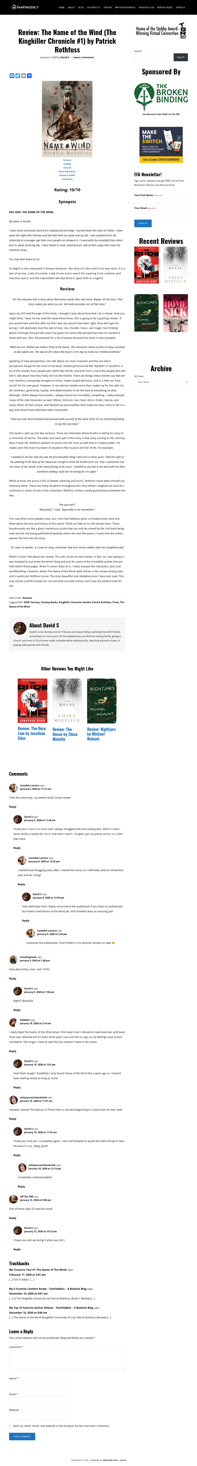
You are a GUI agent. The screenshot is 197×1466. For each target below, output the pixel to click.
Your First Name (148, 195)
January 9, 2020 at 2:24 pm (52, 934)
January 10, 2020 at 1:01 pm (40, 1064)
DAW (26, 602)
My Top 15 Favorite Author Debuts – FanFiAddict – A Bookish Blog (51, 1307)
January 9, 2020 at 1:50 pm (39, 992)
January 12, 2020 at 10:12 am (40, 1231)
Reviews (27, 598)
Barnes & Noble (67, 175)
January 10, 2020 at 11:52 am (40, 1132)
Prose (115, 602)
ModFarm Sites (110, 1460)
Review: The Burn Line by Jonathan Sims (32, 733)
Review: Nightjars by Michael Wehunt (101, 734)
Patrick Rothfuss (101, 602)
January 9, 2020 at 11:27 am (35, 788)
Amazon (67, 160)
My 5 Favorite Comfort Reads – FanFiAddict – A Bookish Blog (48, 1288)
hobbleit (25, 1019)
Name (14, 1378)
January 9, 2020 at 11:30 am (40, 820)
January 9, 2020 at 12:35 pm (48, 897)
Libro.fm (67, 167)
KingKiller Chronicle (70, 602)
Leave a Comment (83, 57)
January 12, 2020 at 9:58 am (35, 1200)
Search (138, 51)
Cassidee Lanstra (29, 785)
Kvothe (87, 602)
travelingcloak (28, 957)
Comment (16, 1347)
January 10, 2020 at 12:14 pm (45, 1168)
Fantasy (35, 602)
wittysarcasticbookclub (33, 1097)
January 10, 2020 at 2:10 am (35, 1023)
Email (13, 1394)
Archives (138, 376)
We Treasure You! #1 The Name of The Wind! (38, 1269)
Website (14, 1410)
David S (28, 816)
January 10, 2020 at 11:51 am (36, 1101)
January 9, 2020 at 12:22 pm (44, 861)
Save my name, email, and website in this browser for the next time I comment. (61, 1426)
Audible (67, 164)
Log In (123, 1460)
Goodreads (67, 179)
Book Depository (67, 171)
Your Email (145, 208)
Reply (12, 806)
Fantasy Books (49, 602)
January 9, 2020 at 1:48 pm (35, 960)
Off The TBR (26, 1196)
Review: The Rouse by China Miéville (64, 734)
